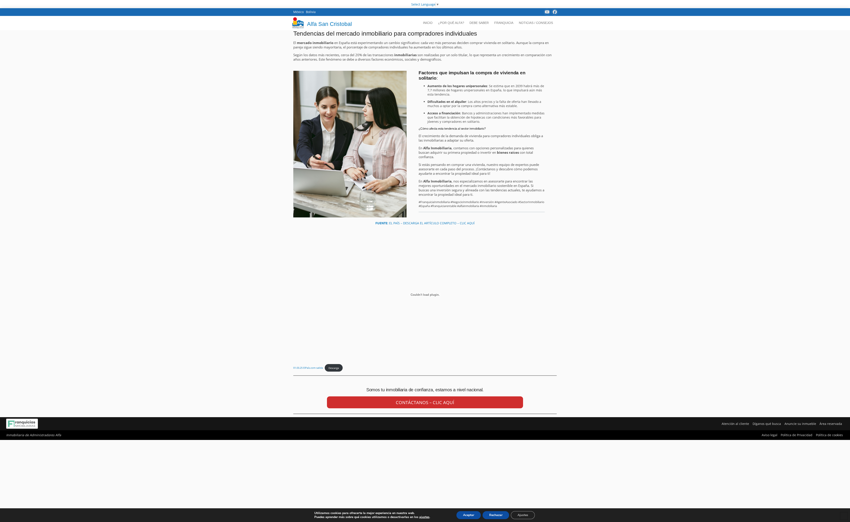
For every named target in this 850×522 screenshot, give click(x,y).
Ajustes (523, 515)
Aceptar (468, 515)
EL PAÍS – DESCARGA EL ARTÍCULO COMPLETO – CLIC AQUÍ (425, 223)
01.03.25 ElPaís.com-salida (308, 368)
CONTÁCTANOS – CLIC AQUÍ (425, 402)
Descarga (333, 368)
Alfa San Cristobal (329, 24)
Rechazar (495, 515)
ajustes (424, 517)
